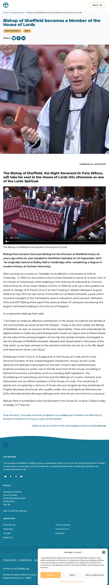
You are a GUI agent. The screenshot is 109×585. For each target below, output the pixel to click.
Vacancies (8, 529)
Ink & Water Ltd (21, 568)
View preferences (94, 575)
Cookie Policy (25, 560)
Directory (59, 533)
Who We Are (9, 525)
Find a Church (62, 529)
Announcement (12, 31)
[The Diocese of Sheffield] (6, 5)
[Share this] (14, 38)
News (27, 31)
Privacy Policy (65, 581)
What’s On (8, 537)
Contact (7, 533)
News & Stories (18, 13)
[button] (103, 552)
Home (6, 13)
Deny (72, 575)
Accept (50, 575)
